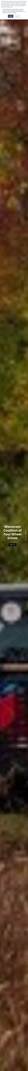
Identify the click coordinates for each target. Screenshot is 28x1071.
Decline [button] (17, 16)
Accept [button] (10, 16)
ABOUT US (13, 545)
